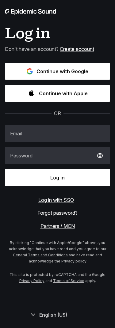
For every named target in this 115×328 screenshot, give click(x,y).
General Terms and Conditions (40, 255)
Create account (77, 49)
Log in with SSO (56, 200)
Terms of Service (68, 280)
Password (21, 156)
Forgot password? (57, 213)
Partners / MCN (57, 226)
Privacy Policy (31, 280)
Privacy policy (73, 261)
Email (16, 133)
